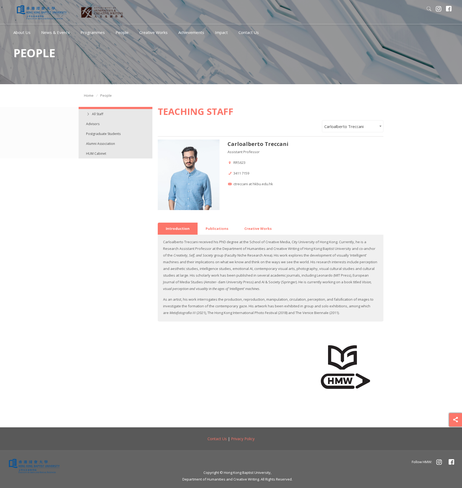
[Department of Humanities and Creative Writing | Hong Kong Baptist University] (41, 12)
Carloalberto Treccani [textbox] (344, 126)
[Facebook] (449, 9)
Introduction (178, 228)
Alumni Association (100, 143)
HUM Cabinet (96, 153)
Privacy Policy (243, 438)
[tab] (178, 229)
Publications (217, 228)
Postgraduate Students (103, 133)
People (106, 95)
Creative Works (258, 228)
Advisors (92, 124)
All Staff (97, 114)
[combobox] (352, 126)
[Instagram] (439, 9)
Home (89, 95)
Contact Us (217, 438)
